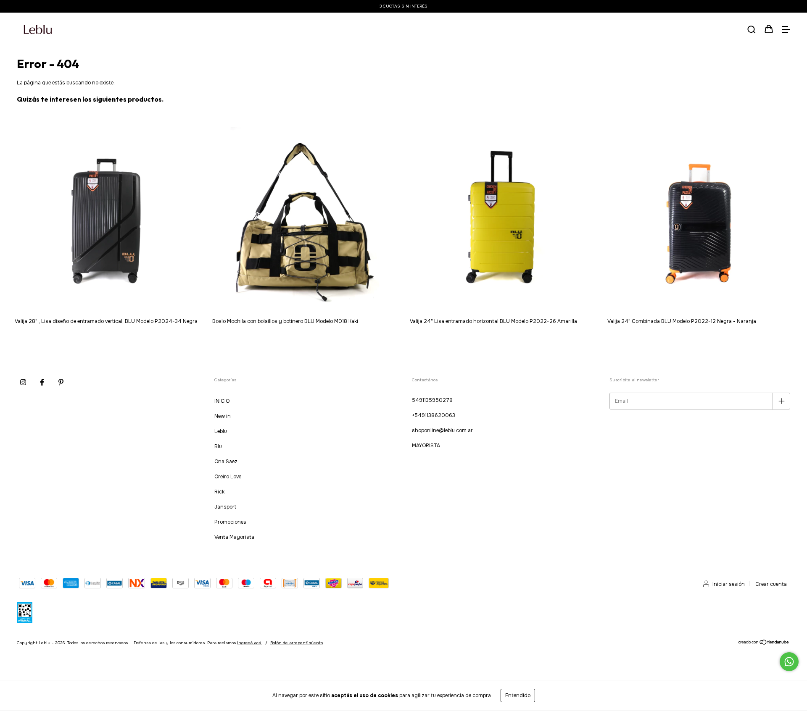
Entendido (517, 695)
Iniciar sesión (728, 584)
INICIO (221, 401)
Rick (219, 491)
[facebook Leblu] (42, 382)
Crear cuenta (771, 584)
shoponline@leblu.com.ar (442, 430)
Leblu (220, 431)
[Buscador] (751, 30)
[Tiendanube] (764, 643)
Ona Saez (225, 461)
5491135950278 (432, 400)
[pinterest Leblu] (61, 382)
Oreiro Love (227, 476)
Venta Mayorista (234, 537)
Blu (218, 446)
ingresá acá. (249, 642)
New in (222, 416)
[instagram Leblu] (23, 382)
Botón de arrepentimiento (296, 642)
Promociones (230, 522)
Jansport (225, 507)
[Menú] (786, 30)
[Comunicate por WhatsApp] (789, 661)
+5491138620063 (433, 415)
